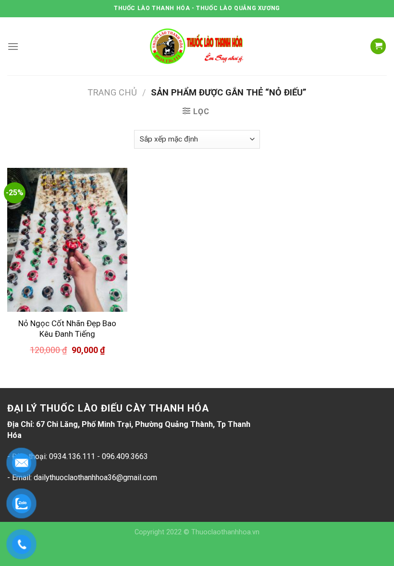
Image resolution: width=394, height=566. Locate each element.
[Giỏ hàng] (378, 46)
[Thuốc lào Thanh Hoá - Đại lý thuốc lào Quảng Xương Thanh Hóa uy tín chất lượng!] (197, 46)
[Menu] (13, 46)
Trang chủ (112, 92)
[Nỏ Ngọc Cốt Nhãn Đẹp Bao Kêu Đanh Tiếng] (67, 240)
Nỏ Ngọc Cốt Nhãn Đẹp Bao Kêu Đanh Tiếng (67, 328)
